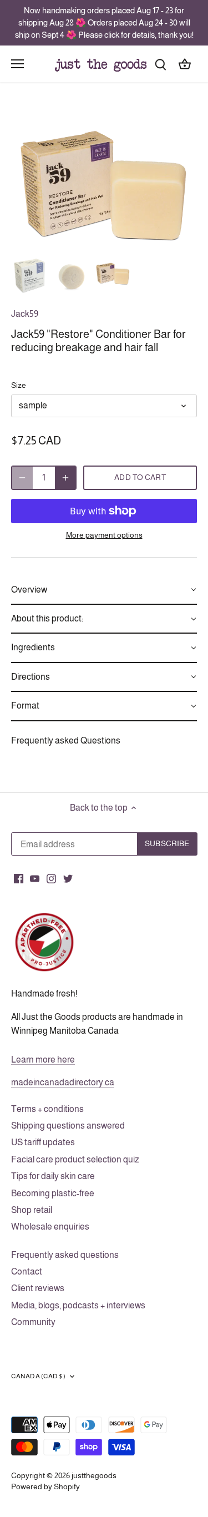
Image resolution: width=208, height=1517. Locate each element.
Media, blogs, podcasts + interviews (78, 1305)
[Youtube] (34, 878)
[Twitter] (68, 878)
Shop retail (31, 1210)
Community (33, 1322)
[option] (104, 178)
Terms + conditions (47, 1109)
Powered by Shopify (45, 1486)
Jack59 (24, 313)
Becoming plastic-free (52, 1193)
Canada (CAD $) (38, 1376)
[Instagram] (51, 878)
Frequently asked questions (65, 1255)
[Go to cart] (184, 63)
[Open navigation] (17, 63)
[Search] (160, 63)
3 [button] (115, 241)
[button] (104, 590)
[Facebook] (18, 878)
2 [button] (104, 241)
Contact (26, 1271)
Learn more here (43, 1059)
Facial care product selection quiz (75, 1159)
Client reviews (37, 1288)
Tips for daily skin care (53, 1176)
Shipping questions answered (68, 1125)
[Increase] (65, 477)
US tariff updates (43, 1142)
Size (18, 385)
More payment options (104, 535)
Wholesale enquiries (50, 1226)
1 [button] (93, 241)
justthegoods (94, 1475)
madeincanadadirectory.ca (62, 1082)
